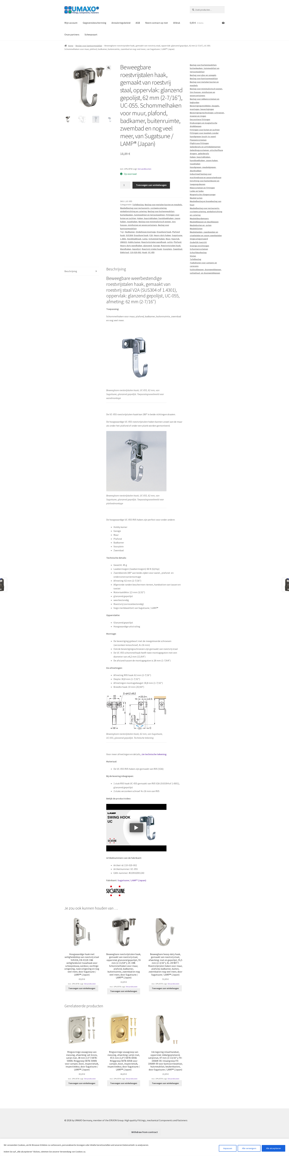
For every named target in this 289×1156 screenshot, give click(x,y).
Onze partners (71, 34)
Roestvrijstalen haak (170, 245)
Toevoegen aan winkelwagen (151, 185)
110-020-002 (135, 252)
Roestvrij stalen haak (152, 249)
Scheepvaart (91, 34)
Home (70, 45)
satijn (170, 242)
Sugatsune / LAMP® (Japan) (132, 880)
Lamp (145, 238)
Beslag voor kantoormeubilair (89, 45)
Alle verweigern (249, 1148)
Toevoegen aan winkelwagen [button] (81, 988)
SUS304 (129, 235)
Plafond (177, 242)
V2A (151, 235)
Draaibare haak (164, 232)
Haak (144, 252)
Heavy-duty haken (162, 235)
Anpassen (227, 1148)
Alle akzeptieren (273, 1148)
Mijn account (71, 22)
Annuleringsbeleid (121, 22)
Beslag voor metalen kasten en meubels (163, 204)
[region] (144, 1147)
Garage (156, 245)
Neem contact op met (156, 22)
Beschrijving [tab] (70, 271)
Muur (168, 238)
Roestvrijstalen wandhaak (153, 242)
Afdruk (176, 22)
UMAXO (123, 242)
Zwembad (177, 249)
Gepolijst (136, 249)
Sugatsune (177, 235)
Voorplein (167, 249)
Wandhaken (125, 249)
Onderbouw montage (146, 232)
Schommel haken (157, 238)
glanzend (147, 245)
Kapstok (175, 238)
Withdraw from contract (144, 1132)
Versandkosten (144, 169)
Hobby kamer (134, 242)
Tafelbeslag (138, 204)
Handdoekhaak (134, 238)
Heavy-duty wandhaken (131, 245)
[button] (108, 67)
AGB (138, 22)
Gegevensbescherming (94, 22)
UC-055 (151, 252)
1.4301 (123, 238)
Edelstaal (124, 252)
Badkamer (130, 232)
